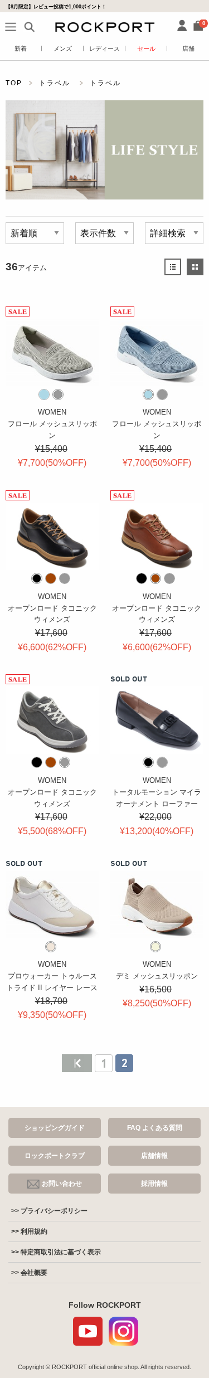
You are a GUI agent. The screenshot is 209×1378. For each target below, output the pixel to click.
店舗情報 (154, 1156)
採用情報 (154, 1183)
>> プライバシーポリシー (49, 1211)
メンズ (63, 48)
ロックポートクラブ (55, 1156)
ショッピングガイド (55, 1128)
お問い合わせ (62, 1183)
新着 (20, 48)
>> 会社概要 (29, 1273)
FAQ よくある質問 (154, 1128)
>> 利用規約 (29, 1231)
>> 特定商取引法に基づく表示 (56, 1252)
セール (146, 48)
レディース (104, 48)
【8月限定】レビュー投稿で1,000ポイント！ (56, 6)
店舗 (188, 48)
